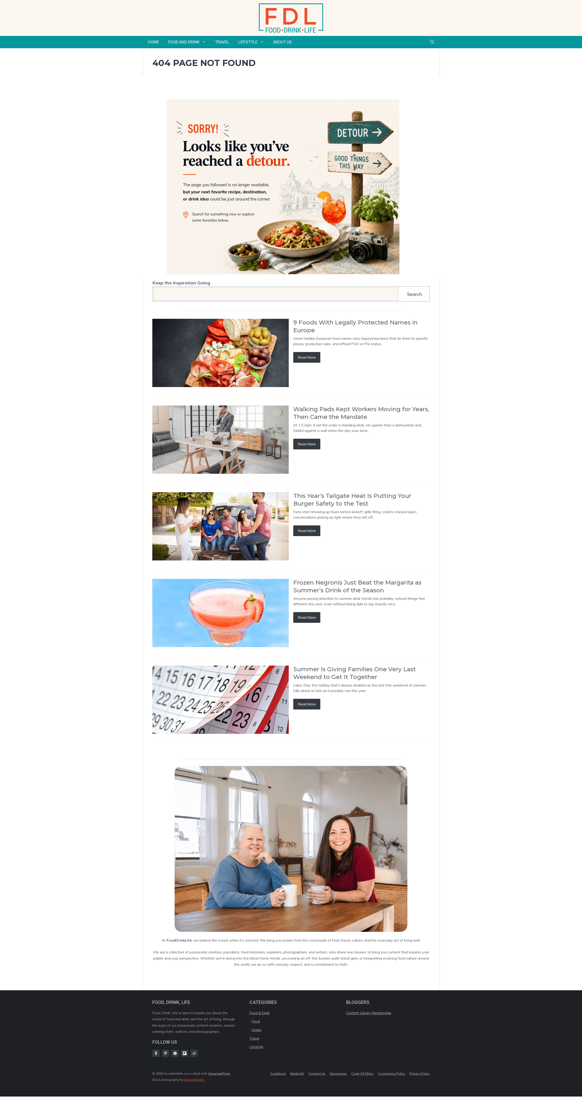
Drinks (256, 1030)
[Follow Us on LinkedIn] (184, 1053)
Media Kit (297, 1074)
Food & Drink (259, 1013)
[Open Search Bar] (432, 42)
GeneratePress (219, 1074)
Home (153, 42)
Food (256, 1021)
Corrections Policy (391, 1074)
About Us (282, 42)
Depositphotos (194, 1080)
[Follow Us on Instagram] (165, 1053)
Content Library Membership (368, 1013)
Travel (222, 42)
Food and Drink (184, 42)
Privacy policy (419, 1074)
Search (414, 294)
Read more (307, 357)
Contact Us (317, 1074)
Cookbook (278, 1074)
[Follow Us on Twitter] (175, 1053)
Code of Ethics (362, 1074)
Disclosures (338, 1074)
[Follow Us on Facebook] (156, 1053)
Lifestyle (248, 42)
